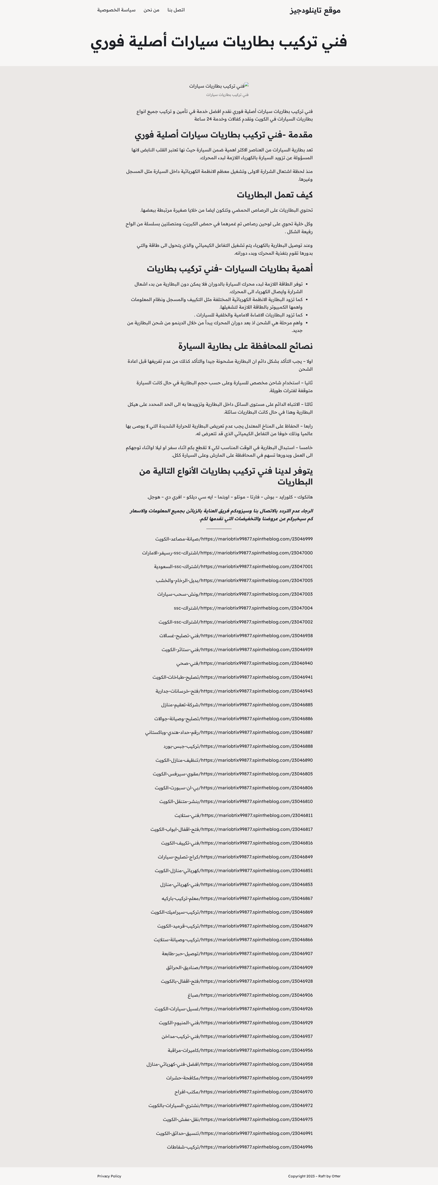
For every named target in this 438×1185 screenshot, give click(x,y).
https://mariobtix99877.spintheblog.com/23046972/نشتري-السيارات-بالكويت (231, 1105)
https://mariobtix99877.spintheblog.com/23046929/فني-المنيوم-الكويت (236, 1023)
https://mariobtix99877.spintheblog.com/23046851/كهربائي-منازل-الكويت (234, 870)
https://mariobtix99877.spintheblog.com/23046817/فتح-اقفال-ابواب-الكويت (232, 829)
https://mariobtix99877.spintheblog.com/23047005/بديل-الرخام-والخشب (234, 580)
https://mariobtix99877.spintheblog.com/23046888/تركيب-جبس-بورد (238, 746)
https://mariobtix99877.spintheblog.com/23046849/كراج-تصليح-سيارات (235, 857)
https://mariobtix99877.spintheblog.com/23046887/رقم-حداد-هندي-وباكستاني (229, 732)
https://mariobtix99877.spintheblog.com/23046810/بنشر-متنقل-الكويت (236, 801)
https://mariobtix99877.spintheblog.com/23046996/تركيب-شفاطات (240, 1147)
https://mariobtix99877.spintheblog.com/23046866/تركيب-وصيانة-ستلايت (233, 939)
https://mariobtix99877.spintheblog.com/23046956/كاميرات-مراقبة (240, 1050)
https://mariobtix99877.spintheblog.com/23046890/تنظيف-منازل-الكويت (234, 760)
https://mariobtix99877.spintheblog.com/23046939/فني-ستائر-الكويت (237, 649)
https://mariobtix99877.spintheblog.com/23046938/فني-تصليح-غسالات (236, 635)
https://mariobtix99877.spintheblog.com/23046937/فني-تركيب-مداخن (237, 1036)
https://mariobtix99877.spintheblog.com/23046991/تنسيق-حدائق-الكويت (234, 1133)
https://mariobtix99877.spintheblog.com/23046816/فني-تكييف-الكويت (237, 843)
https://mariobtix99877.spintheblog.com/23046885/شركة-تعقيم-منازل (237, 705)
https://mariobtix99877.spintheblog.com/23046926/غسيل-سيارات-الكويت (234, 1009)
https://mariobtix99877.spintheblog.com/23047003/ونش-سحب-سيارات (235, 594)
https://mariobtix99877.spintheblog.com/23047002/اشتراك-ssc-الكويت (236, 622)
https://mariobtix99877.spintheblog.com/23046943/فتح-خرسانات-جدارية (234, 691)
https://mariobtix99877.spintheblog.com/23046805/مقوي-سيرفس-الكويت (233, 774)
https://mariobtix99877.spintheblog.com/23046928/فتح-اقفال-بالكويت (237, 981)
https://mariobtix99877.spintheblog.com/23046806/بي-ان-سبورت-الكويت (234, 788)
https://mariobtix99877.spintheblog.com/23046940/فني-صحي (244, 663)
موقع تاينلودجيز (315, 10)
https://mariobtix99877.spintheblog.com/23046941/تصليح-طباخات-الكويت (233, 677)
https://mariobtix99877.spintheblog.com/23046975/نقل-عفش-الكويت (238, 1119)
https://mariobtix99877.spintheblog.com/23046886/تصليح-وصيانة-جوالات (233, 718)
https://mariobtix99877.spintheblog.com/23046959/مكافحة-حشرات (239, 1078)
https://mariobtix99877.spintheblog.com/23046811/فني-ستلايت (244, 815)
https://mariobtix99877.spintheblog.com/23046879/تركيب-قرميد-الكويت (235, 926)
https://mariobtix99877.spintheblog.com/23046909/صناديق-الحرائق (239, 967)
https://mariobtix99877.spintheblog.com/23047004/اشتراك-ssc (243, 608)
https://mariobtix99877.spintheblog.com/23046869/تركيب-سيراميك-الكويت (232, 912)
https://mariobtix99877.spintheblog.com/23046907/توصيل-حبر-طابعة (237, 953)
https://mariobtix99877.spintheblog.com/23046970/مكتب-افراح (244, 1092)
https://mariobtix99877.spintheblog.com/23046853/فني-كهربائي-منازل (236, 884)
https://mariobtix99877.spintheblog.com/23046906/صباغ (250, 995)
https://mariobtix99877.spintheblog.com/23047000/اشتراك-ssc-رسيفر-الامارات (227, 553)
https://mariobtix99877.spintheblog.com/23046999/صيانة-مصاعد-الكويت (234, 539)
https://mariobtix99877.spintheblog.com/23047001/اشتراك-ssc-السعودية (233, 566)
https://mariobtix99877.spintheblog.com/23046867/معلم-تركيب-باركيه (237, 898)
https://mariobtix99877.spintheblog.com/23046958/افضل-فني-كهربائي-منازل (230, 1064)
